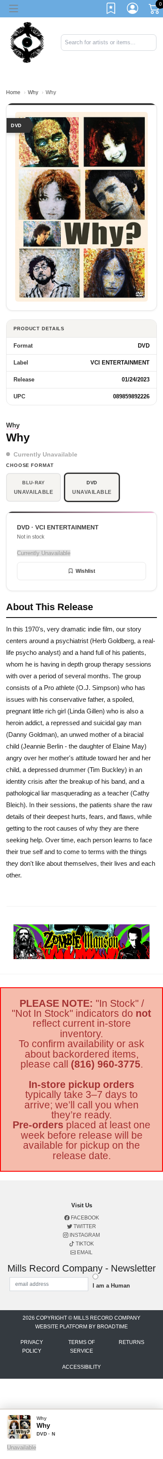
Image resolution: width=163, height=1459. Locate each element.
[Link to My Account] (133, 10)
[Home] (27, 42)
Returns (131, 1342)
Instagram (84, 1235)
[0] (154, 10)
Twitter (84, 1226)
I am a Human (111, 1285)
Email (84, 1252)
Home (13, 92)
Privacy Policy (31, 1346)
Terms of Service (81, 1346)
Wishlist (85, 571)
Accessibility (81, 1367)
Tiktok (84, 1244)
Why (33, 92)
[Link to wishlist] (111, 10)
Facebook (84, 1218)
